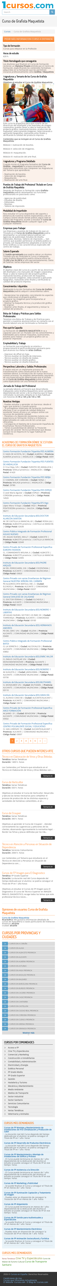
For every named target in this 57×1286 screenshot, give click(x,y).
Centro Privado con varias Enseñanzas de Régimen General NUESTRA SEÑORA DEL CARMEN (27, 579)
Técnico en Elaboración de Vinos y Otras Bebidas (27, 756)
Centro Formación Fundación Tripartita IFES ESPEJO (27, 490)
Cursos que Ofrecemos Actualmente (20, 1280)
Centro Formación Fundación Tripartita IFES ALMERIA (28, 451)
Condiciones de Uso (12, 1278)
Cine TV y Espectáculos (29, 1258)
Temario (47, 775)
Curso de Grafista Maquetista (15, 917)
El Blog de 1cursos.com (37, 1282)
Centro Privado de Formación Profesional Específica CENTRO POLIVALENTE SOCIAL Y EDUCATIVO (27, 725)
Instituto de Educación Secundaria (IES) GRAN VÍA (26, 695)
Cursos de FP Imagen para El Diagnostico (23, 873)
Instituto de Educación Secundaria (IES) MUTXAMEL (27, 682)
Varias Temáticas (8, 1258)
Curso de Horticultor (12, 782)
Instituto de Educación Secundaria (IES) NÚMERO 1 (27, 669)
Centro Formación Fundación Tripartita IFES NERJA (27, 477)
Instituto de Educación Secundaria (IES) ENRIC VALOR (28, 656)
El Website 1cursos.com (14, 1282)
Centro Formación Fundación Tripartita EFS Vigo (25, 502)
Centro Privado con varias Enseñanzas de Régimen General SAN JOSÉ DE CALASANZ (27, 595)
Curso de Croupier (11, 813)
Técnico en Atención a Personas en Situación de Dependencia (27, 845)
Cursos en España (19, 1274)
